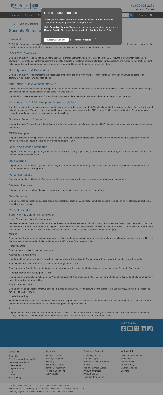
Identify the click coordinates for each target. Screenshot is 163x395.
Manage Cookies (83, 40)
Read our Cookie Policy (101, 30)
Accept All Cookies (56, 40)
